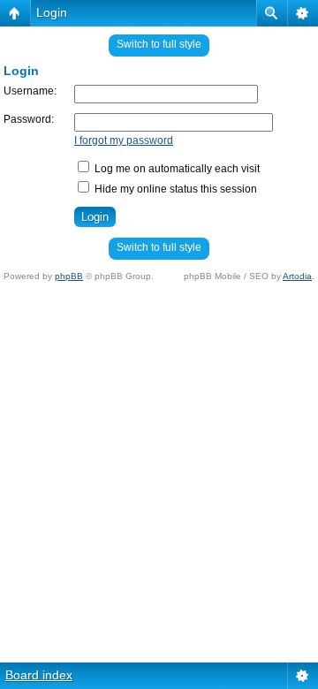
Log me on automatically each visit (176, 169)
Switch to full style (159, 44)
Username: (30, 91)
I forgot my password (123, 140)
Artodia (297, 276)
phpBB (69, 276)
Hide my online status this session (174, 189)
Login (51, 12)
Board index (38, 675)
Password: (29, 119)
